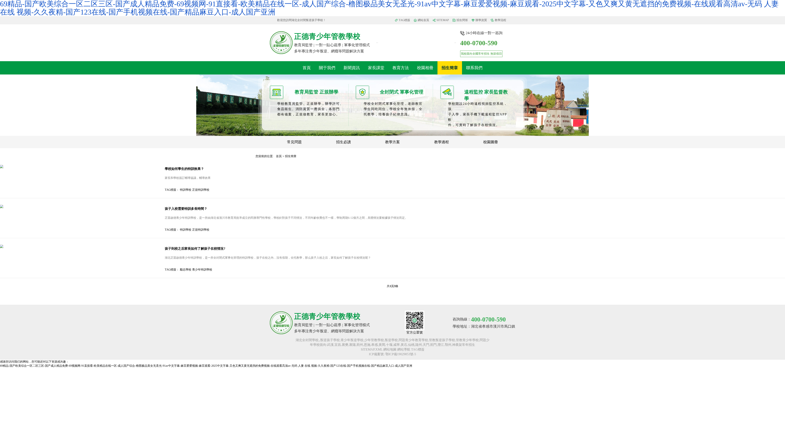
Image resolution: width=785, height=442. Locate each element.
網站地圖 (389, 349)
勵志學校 (185, 269)
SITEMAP (442, 20)
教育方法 (400, 67)
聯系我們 (474, 67)
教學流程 (500, 20)
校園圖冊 (490, 142)
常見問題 (294, 142)
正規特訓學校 (200, 189)
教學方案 (392, 142)
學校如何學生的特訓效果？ (184, 168)
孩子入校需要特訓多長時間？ (186, 208)
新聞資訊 (351, 67)
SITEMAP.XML (371, 349)
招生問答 (462, 20)
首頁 (307, 67)
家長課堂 (376, 67)
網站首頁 (423, 20)
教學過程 (441, 142)
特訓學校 (185, 189)
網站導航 (403, 349)
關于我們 (327, 67)
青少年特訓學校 (202, 269)
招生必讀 (343, 142)
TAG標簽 (404, 20)
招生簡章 (450, 67)
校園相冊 (425, 67)
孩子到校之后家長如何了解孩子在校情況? (195, 248)
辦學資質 (481, 20)
